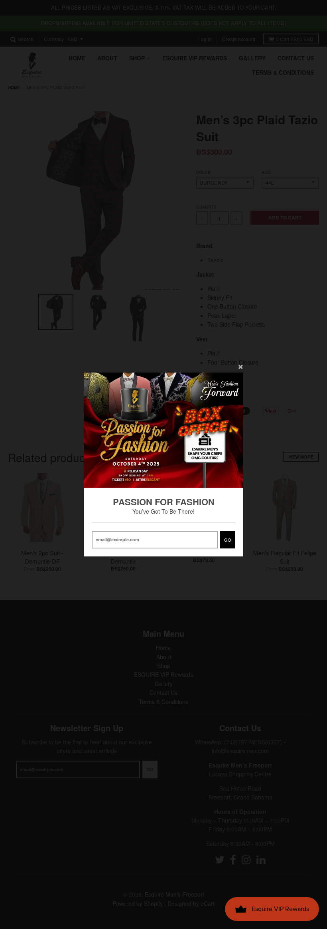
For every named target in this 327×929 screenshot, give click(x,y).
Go (227, 539)
